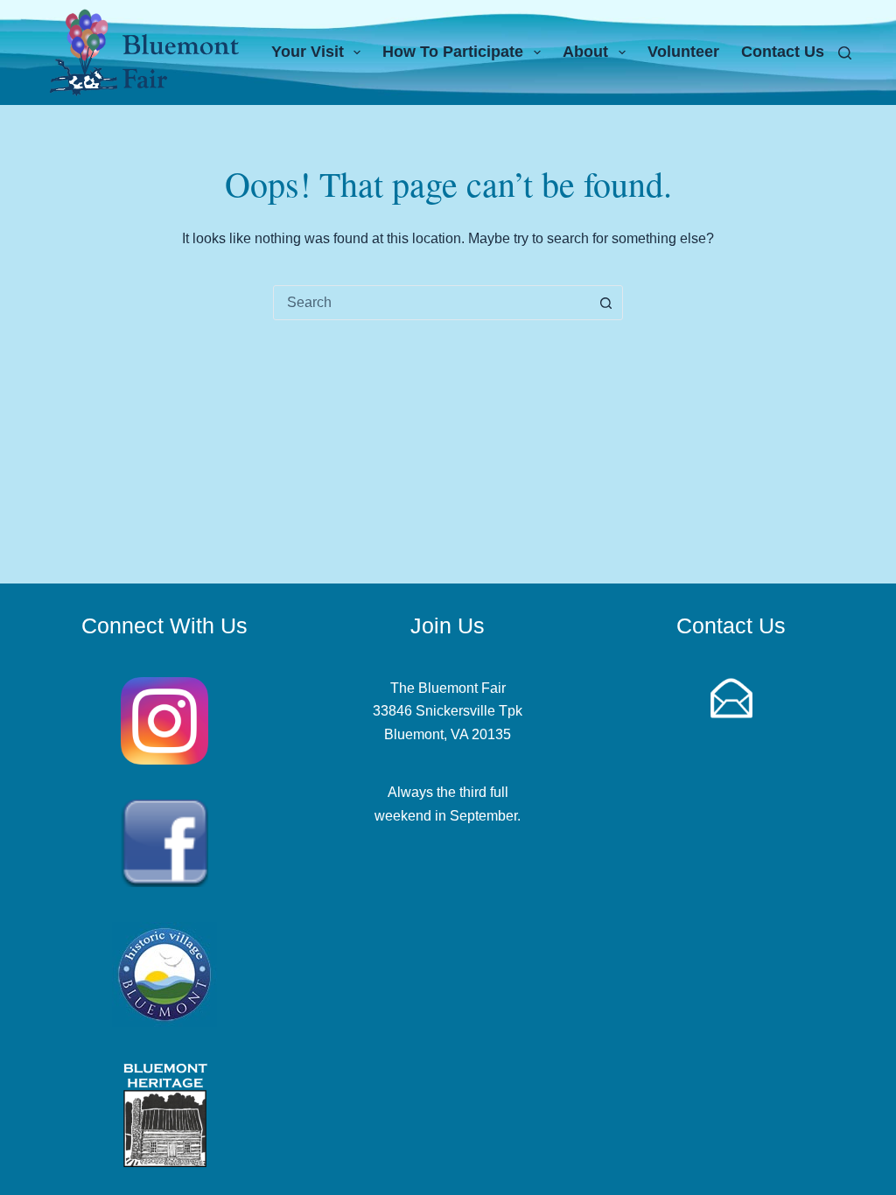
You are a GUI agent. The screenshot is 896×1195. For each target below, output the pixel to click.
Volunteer (683, 51)
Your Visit (307, 51)
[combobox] (431, 302)
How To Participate (452, 51)
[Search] (844, 52)
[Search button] (605, 302)
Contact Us (782, 51)
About (585, 51)
